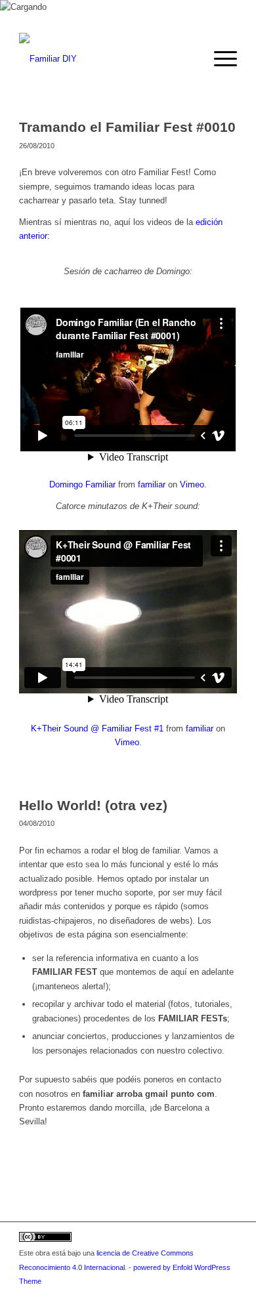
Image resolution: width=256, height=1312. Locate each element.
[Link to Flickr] (227, 1295)
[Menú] (219, 59)
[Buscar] (188, 59)
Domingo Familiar (82, 484)
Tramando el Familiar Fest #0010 (127, 126)
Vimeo (192, 484)
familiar (151, 484)
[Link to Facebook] (207, 1295)
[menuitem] (188, 59)
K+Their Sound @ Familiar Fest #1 (97, 728)
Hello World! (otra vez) (93, 805)
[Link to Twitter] (188, 1295)
